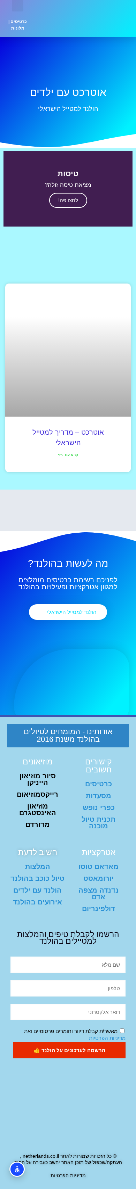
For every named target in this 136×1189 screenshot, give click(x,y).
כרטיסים (18, 21)
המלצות (37, 866)
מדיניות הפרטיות (107, 1038)
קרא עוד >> (68, 454)
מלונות (17, 28)
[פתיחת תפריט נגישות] (17, 1169)
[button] (53, 18)
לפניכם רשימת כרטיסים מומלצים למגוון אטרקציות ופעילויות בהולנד (68, 583)
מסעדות (98, 796)
